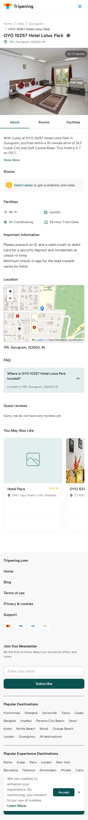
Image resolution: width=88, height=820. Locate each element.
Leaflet (39, 340)
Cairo (79, 770)
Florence (28, 770)
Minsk (44, 729)
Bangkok (10, 721)
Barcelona (11, 770)
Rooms (44, 122)
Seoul (73, 721)
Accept (63, 792)
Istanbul (26, 721)
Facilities (73, 122)
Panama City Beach (50, 721)
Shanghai (31, 713)
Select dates (23, 185)
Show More (12, 160)
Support (10, 614)
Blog (7, 582)
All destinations (51, 737)
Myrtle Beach (25, 729)
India (20, 24)
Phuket (66, 770)
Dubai (21, 762)
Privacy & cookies (18, 604)
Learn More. (17, 806)
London (9, 737)
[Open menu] (79, 6)
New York (63, 762)
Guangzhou (27, 737)
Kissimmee (12, 713)
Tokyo (65, 713)
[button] (42, 309)
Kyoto (8, 729)
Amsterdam (47, 770)
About (14, 122)
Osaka (78, 713)
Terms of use (14, 593)
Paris (33, 762)
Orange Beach (63, 729)
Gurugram (36, 24)
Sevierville (49, 713)
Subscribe (44, 683)
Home (8, 24)
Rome (8, 762)
